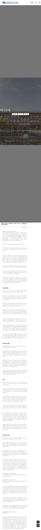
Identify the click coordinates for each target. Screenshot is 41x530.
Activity (21, 114)
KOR (32, 2)
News (27, 114)
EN (33, 2)
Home (15, 114)
